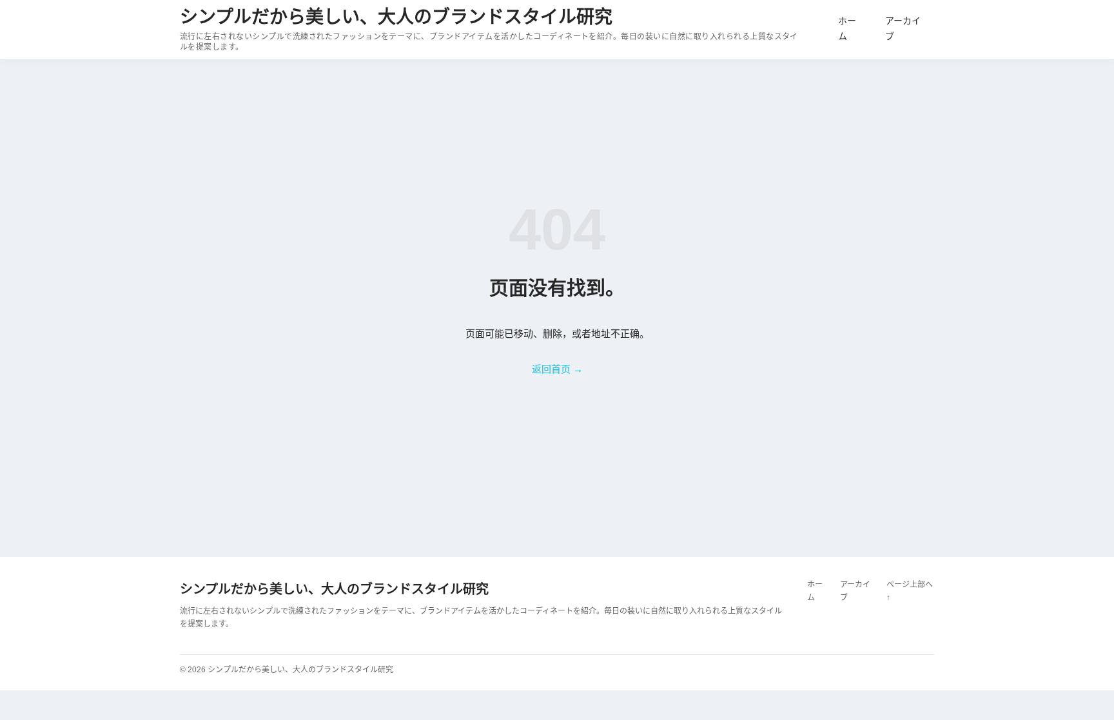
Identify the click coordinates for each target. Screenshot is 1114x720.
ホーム (847, 28)
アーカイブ (903, 28)
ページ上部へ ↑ (909, 591)
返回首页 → (557, 369)
